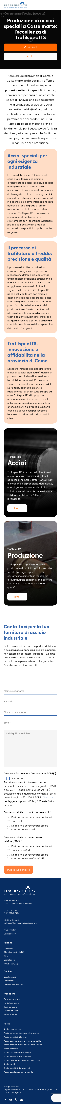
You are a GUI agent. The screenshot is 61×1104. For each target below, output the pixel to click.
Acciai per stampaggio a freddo (18, 1071)
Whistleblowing (11, 963)
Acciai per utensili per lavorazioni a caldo (22, 1040)
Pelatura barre (10, 1014)
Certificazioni (10, 976)
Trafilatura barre (11, 1003)
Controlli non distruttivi (14, 984)
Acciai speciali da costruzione (17, 1052)
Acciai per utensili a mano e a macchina (22, 1060)
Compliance (9, 959)
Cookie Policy (10, 933)
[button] (55, 5)
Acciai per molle (11, 1048)
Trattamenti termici (12, 999)
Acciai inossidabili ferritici (15, 1037)
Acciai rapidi (9, 1064)
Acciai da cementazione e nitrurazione (21, 1033)
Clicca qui (47, 797)
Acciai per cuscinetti (13, 1029)
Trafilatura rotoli (11, 1010)
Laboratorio (9, 980)
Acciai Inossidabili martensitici (17, 1056)
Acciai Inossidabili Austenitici (17, 1068)
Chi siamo (8, 948)
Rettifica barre (10, 1006)
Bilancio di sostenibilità (14, 952)
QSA (6, 956)
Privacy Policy (10, 929)
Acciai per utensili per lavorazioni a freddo (23, 1044)
